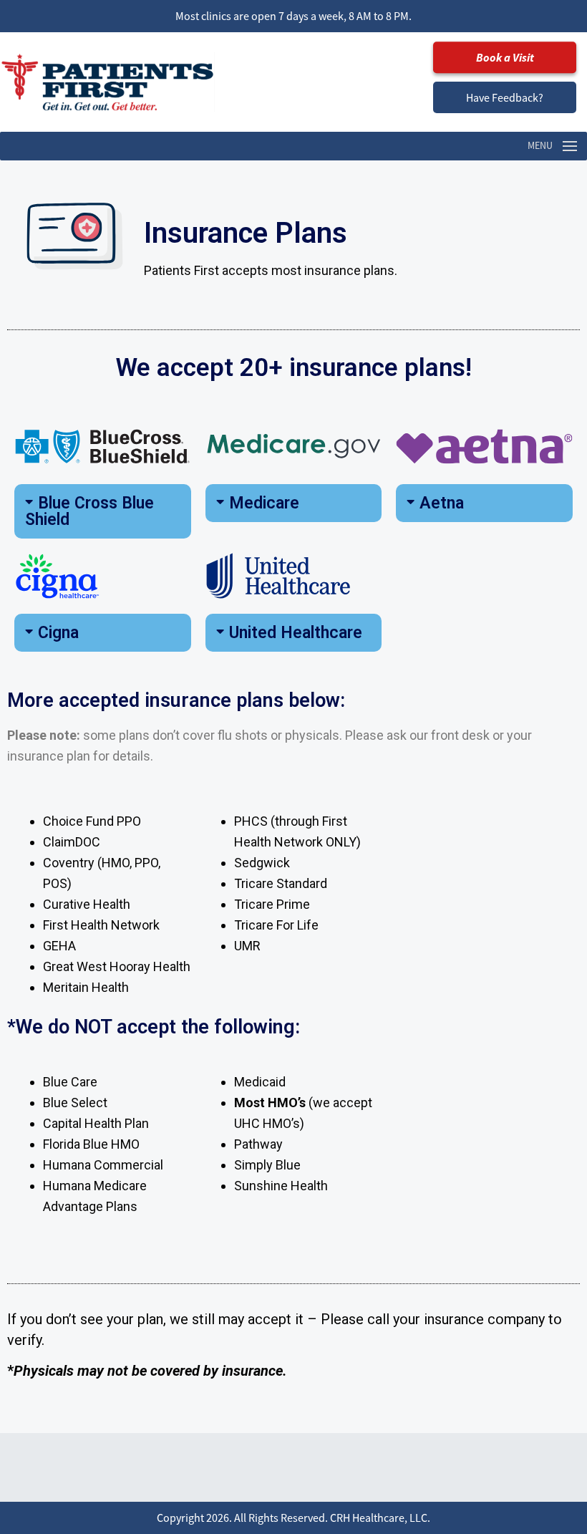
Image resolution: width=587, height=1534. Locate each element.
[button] (102, 511)
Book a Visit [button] (505, 57)
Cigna (58, 632)
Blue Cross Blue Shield (89, 511)
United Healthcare (295, 632)
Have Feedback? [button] (504, 97)
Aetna (441, 503)
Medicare (264, 503)
